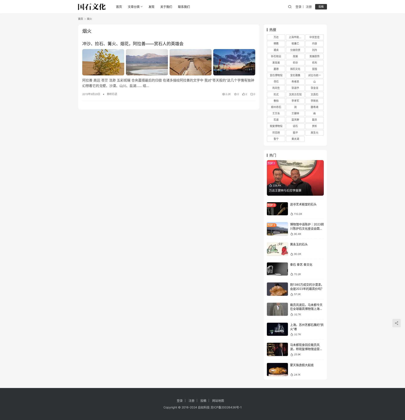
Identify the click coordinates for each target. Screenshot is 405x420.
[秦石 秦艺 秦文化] (277, 269)
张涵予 (295, 88)
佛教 (276, 43)
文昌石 (314, 94)
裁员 (314, 119)
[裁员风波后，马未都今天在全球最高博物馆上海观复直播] (277, 309)
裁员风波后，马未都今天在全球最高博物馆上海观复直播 (306, 309)
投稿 (321, 6)
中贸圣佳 (314, 37)
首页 (119, 6)
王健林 (295, 113)
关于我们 (166, 6)
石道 (276, 119)
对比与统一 (314, 75)
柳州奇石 (276, 107)
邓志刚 (276, 132)
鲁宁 (276, 138)
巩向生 (276, 88)
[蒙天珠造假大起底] (277, 369)
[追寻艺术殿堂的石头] (277, 208)
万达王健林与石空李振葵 (285, 190)
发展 (295, 56)
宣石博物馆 (276, 75)
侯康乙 (295, 43)
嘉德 (276, 69)
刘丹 (314, 50)
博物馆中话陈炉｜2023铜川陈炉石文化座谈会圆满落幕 (307, 228)
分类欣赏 (295, 50)
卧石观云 (276, 56)
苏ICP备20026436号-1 (226, 407)
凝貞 (276, 50)
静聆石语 (112, 94)
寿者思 (295, 81)
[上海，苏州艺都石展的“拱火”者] (277, 329)
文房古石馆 (295, 94)
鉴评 (295, 132)
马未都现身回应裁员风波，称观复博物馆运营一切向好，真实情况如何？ (306, 349)
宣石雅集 (295, 75)
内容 (314, 43)
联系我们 (184, 6)
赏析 (314, 126)
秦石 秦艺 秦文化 (301, 264)
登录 (298, 6)
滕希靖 (314, 107)
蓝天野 (295, 119)
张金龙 (314, 88)
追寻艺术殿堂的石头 (303, 204)
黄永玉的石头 (299, 244)
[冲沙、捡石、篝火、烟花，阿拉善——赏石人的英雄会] (168, 62)
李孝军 (295, 100)
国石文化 (295, 69)
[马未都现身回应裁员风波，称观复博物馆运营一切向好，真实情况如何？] (277, 349)
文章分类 (134, 6)
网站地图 (218, 400)
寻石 (276, 81)
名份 (295, 62)
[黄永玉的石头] (277, 248)
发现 (151, 6)
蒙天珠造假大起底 (302, 365)
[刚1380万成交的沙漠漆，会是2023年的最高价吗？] (277, 289)
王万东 (276, 113)
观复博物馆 (276, 126)
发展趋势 (314, 56)
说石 (295, 126)
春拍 (276, 100)
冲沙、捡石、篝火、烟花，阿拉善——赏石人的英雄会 (133, 43)
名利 (314, 62)
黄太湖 (295, 138)
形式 (276, 94)
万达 (276, 37)
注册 (309, 6)
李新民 (314, 100)
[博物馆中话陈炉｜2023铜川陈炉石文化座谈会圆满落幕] (277, 228)
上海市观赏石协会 (296, 37)
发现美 (276, 62)
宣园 (314, 69)
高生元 (314, 132)
